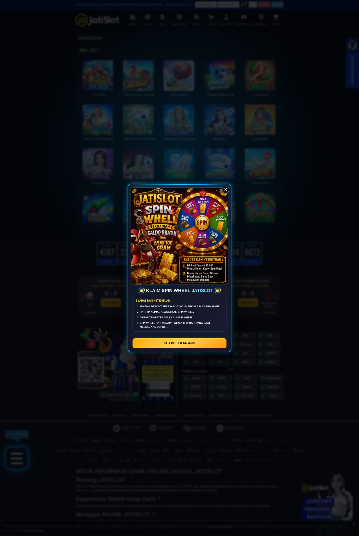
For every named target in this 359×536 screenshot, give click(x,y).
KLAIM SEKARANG (179, 343)
